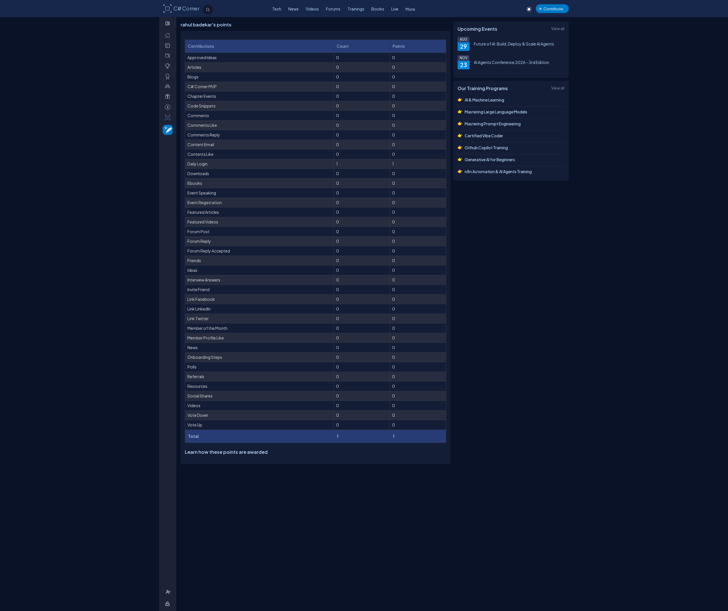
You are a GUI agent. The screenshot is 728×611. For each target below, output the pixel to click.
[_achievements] (168, 76)
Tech (276, 8)
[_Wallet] (168, 56)
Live (394, 8)
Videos (312, 8)
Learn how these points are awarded (226, 452)
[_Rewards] (168, 107)
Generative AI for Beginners (490, 159)
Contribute (553, 8)
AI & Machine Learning (484, 99)
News (293, 8)
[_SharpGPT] (168, 117)
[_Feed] (168, 35)
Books (377, 8)
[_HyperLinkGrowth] (166, 129)
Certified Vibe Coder (484, 135)
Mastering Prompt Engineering (493, 123)
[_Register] (168, 592)
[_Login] (168, 603)
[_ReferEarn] (168, 97)
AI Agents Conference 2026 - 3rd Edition (511, 62)
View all (557, 28)
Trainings (356, 8)
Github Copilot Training (486, 147)
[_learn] (168, 66)
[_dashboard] (168, 45)
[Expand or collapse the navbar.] (168, 23)
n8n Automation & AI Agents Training (498, 171)
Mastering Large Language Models (496, 111)
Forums (333, 8)
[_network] (168, 86)
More (410, 9)
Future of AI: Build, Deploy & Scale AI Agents (514, 43)
